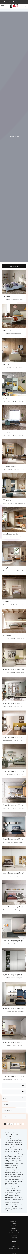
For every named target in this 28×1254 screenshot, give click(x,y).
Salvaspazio (14, 1235)
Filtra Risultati (13, 266)
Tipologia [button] (5, 1104)
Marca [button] (5, 1086)
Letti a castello (14, 1230)
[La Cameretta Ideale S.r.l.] (14, 6)
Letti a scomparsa (14, 1248)
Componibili (14, 1228)
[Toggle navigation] (2, 6)
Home (6, 9)
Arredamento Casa (13, 9)
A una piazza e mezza (14, 1246)
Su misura (14, 1237)
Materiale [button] (6, 1092)
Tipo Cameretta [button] (7, 1110)
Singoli (14, 1244)
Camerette (20, 9)
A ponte (14, 1223)
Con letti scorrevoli (14, 1232)
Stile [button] (4, 1098)
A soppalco (14, 1226)
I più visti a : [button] (6, 1116)
